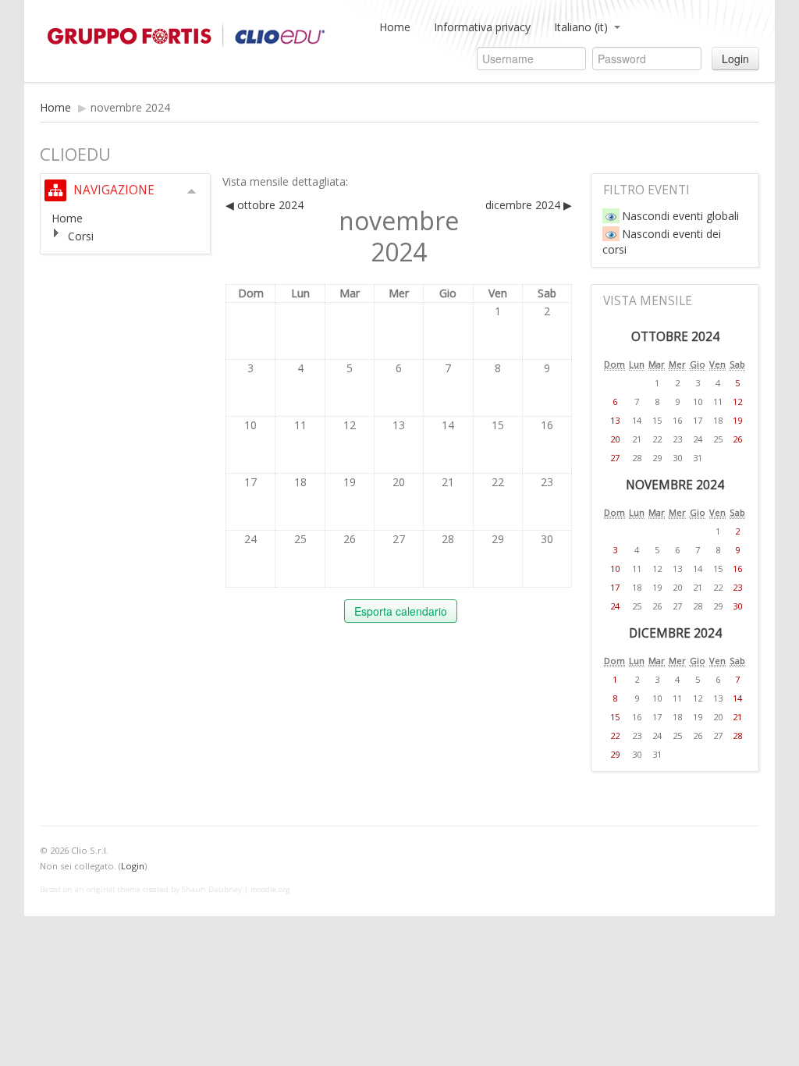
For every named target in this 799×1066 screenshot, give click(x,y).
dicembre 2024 (675, 633)
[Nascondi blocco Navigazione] (192, 191)
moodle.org (270, 889)
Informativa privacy (482, 27)
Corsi (81, 236)
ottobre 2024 (675, 337)
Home (394, 27)
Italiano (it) (581, 27)
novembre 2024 (130, 107)
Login (735, 58)
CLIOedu (200, 35)
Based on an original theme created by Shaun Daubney (141, 889)
